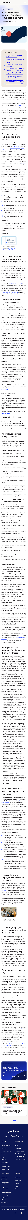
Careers (17, 1183)
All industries (4, 1202)
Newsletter (18, 1180)
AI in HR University (20, 1154)
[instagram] (22, 1136)
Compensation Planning (5, 1183)
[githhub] (15, 1136)
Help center (18, 1148)
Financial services (6, 1192)
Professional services (4, 1198)
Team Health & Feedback (5, 1163)
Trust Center (9, 1212)
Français (19, 1212)
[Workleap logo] (6, 2)
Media (17, 1186)
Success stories (19, 1156)
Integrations (4, 1148)
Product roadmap (6, 1151)
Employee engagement (4, 1178)
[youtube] (19, 1136)
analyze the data (21, 1029)
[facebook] (9, 1136)
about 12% (16, 146)
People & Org (5, 1169)
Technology (4, 1195)
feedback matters (6, 413)
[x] (12, 1136)
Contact (17, 1189)
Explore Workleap (6, 1145)
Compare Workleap (20, 1159)
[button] (25, 2)
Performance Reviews (5, 1158)
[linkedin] (6, 1136)
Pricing (3, 1154)
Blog (16, 1145)
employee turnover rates (15, 283)
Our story (17, 1177)
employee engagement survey (9, 292)
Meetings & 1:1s (5, 1166)
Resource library (19, 1151)
